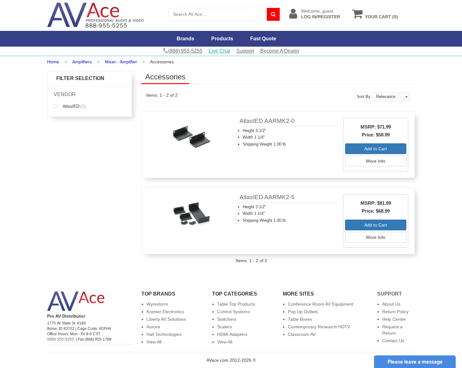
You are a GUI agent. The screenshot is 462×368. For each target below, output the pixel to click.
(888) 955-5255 (60, 339)
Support (245, 51)
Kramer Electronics (165, 311)
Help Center (394, 319)
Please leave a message (415, 362)
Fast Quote (263, 38)
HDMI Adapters (232, 334)
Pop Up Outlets (303, 311)
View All (154, 341)
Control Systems (233, 311)
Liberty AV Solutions (166, 319)
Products (222, 38)
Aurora (153, 326)
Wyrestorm (157, 304)
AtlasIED (74, 106)
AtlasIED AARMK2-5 (267, 197)
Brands (185, 38)
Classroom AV (302, 334)
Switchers (226, 319)
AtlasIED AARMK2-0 (267, 121)
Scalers (224, 326)
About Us (391, 304)
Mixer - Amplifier (121, 61)
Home (53, 61)
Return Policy (395, 311)
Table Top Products (236, 304)
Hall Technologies (163, 334)
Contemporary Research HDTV (319, 326)
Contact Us (393, 340)
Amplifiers (82, 61)
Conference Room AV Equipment (320, 304)
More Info (375, 161)
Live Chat (219, 51)
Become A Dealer (279, 51)
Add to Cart (375, 148)
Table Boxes (300, 319)
